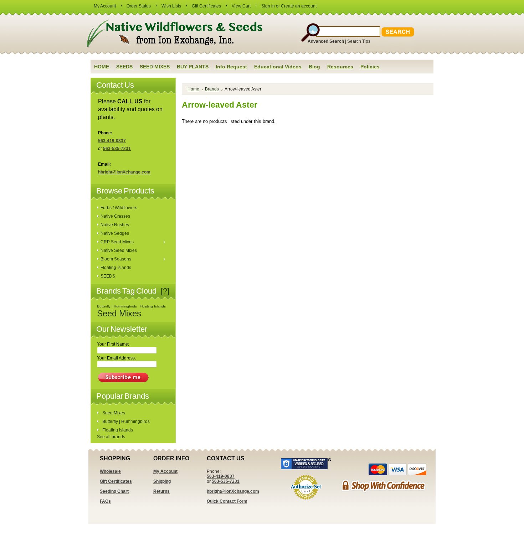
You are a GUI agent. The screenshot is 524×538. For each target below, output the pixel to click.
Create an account (299, 6)
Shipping (162, 481)
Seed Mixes (119, 313)
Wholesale (110, 471)
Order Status (139, 6)
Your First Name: (113, 344)
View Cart (241, 6)
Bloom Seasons (114, 259)
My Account (105, 6)
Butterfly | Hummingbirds (117, 306)
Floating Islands (116, 267)
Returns (161, 491)
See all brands (111, 436)
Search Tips (358, 41)
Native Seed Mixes (119, 250)
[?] (165, 290)
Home (193, 89)
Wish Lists (171, 6)
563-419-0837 (112, 140)
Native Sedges (115, 233)
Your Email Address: (116, 358)
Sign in (268, 6)
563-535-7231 (117, 148)
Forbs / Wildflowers (119, 207)
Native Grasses (115, 216)
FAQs (105, 501)
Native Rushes (115, 224)
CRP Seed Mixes (115, 242)
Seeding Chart (114, 491)
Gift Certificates (206, 6)
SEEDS (108, 276)
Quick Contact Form (227, 501)
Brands (212, 89)
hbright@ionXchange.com (124, 172)
